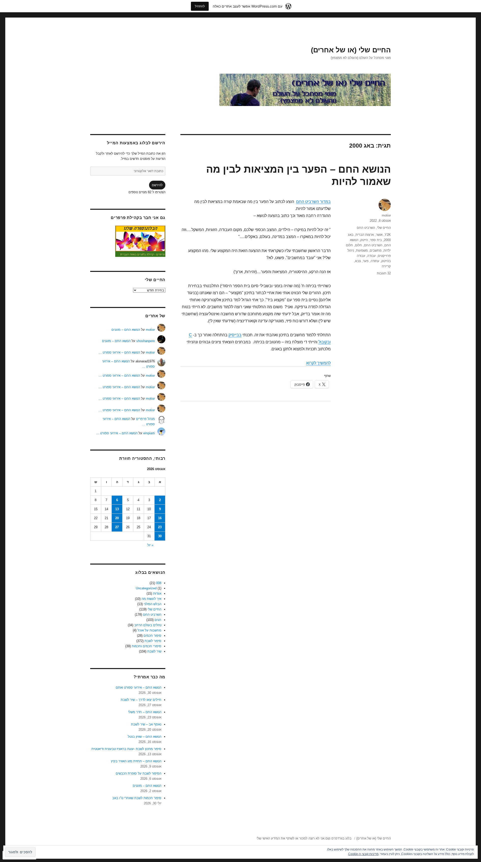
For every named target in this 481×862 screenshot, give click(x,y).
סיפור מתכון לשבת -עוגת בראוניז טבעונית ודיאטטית (126, 749)
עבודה (371, 256)
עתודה (375, 261)
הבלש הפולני (152, 604)
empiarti (149, 433)
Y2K (388, 235)
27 (117, 527)
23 (160, 527)
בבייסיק (235, 335)
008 (158, 583)
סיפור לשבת (153, 641)
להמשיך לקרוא (318, 363)
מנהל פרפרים (145, 419)
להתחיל (200, 6)
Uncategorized (146, 588)
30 (160, 536)
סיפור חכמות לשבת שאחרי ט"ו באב (136, 798)
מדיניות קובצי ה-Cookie (363, 854)
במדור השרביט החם (313, 201)
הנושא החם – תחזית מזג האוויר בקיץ (136, 761)
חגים (158, 620)
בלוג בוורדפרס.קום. (337, 838)
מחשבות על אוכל (149, 630)
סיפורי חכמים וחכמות (146, 646)
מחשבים (376, 250)
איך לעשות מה (151, 599)
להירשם (157, 185)
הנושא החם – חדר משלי (144, 712)
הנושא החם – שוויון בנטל (144, 736)
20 (117, 518)
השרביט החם (366, 228)
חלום (358, 245)
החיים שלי (384, 228)
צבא (358, 261)
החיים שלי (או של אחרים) (351, 50)
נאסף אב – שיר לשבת (146, 724)
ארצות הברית (364, 235)
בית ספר (376, 240)
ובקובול (324, 342)
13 (117, 509)
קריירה (386, 266)
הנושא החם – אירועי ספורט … (119, 352)
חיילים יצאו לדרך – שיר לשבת (141, 700)
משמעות (362, 250)
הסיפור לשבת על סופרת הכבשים (138, 773)
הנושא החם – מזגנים (125, 330)
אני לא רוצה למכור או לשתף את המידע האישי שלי (290, 838)
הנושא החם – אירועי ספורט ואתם (138, 687)
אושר (379, 235)
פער (366, 261)
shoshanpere (145, 341)
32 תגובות (384, 273)
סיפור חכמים (152, 635)
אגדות (157, 593)
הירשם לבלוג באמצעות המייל (136, 143)
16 (160, 518)
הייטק (364, 240)
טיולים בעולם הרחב (147, 625)
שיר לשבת (154, 651)
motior (386, 215)
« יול (150, 545)
